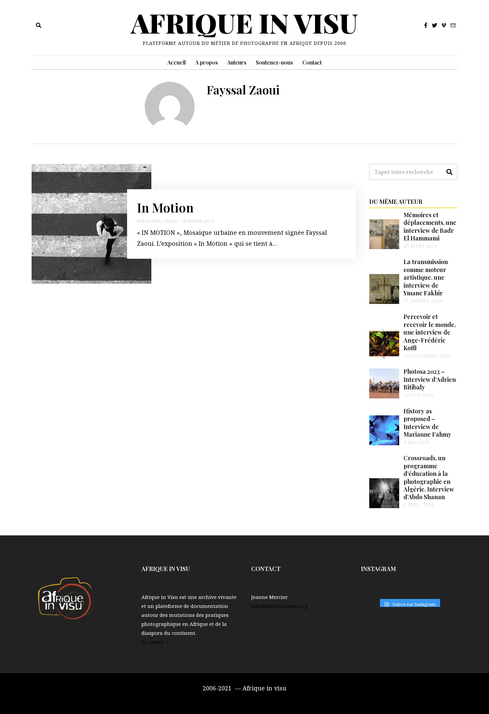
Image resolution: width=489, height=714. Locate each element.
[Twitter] (434, 25)
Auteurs (236, 62)
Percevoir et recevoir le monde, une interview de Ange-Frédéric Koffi (430, 332)
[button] (449, 172)
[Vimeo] (444, 25)
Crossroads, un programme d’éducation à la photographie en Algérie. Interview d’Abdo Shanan (429, 477)
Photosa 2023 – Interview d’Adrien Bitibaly (430, 379)
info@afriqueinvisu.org (279, 606)
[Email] (453, 25)
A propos (206, 62)
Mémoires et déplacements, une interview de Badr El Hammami (430, 226)
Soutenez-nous (274, 62)
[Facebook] (425, 25)
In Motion (165, 207)
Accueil (176, 62)
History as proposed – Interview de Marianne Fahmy (427, 422)
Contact (312, 62)
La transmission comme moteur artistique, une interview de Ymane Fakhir (426, 277)
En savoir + (155, 642)
